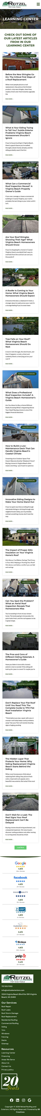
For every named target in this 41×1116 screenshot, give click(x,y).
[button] (20, 847)
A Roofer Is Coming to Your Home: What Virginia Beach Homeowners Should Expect (20, 293)
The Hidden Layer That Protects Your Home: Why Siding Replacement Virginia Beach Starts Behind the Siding (20, 764)
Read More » (9, 99)
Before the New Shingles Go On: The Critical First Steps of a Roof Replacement (20, 77)
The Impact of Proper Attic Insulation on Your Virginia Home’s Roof (19, 552)
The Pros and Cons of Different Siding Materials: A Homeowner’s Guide (19, 657)
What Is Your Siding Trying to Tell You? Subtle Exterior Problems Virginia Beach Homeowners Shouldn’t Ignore (19, 133)
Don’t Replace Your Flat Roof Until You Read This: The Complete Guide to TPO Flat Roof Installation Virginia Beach (20, 708)
